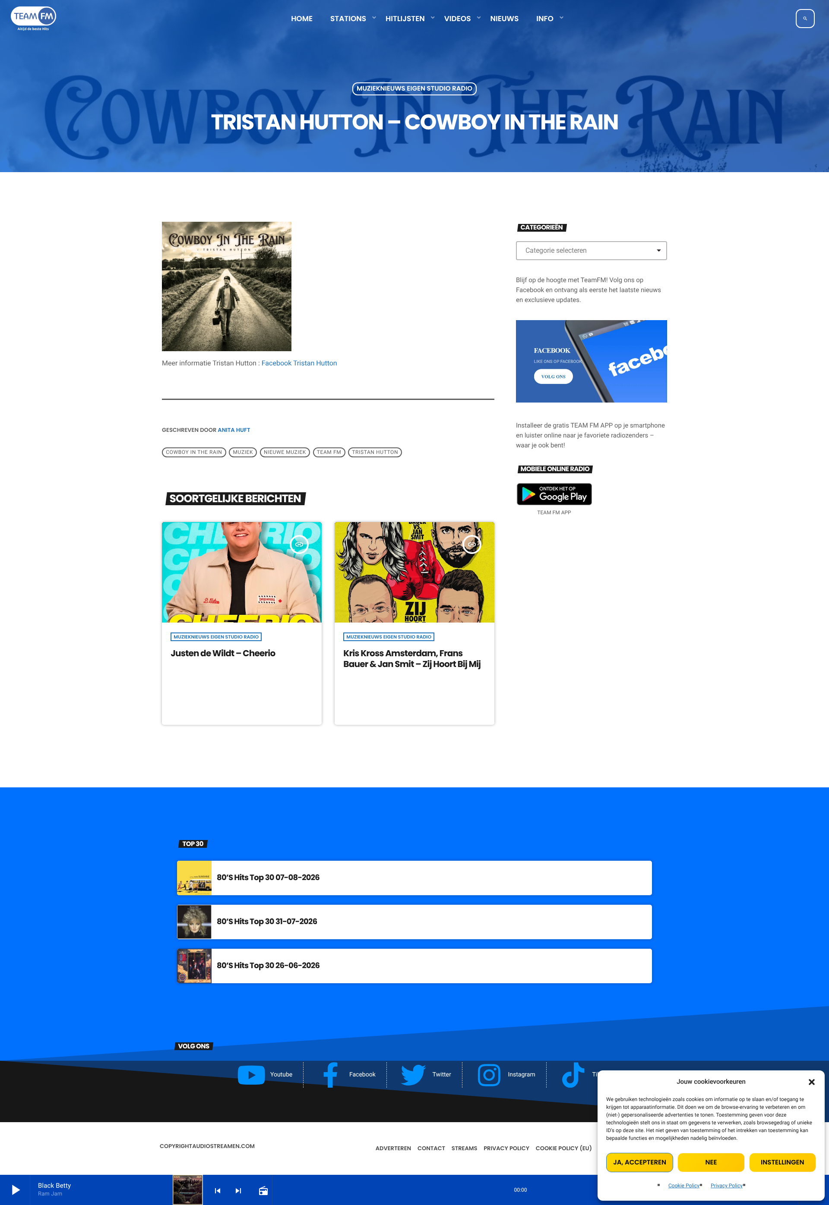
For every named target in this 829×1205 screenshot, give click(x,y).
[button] (811, 1082)
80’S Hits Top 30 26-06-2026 (268, 965)
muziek (243, 452)
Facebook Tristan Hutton (299, 363)
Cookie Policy (683, 1186)
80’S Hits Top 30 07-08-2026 (268, 877)
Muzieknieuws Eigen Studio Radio (414, 89)
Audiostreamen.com (223, 1146)
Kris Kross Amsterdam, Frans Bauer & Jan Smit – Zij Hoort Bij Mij (412, 658)
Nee (711, 1162)
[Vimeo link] (33, 18)
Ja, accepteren (639, 1162)
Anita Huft (234, 430)
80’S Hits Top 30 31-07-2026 (267, 921)
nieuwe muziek (285, 452)
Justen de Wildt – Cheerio (223, 653)
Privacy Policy (727, 1186)
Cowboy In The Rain (194, 452)
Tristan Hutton (375, 452)
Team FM (329, 452)
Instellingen (782, 1162)
